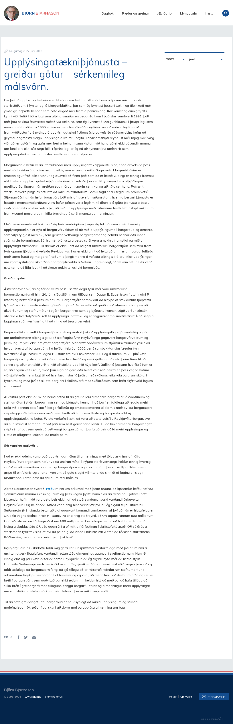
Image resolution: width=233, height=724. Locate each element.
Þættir (210, 13)
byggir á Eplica (211, 718)
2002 (170, 59)
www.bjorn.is (33, 696)
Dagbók (108, 13)
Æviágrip (164, 13)
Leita (225, 13)
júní (192, 59)
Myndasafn (188, 13)
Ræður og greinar (135, 13)
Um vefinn (186, 696)
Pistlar (173, 696)
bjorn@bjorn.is (54, 696)
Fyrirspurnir (216, 696)
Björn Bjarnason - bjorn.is (40, 13)
